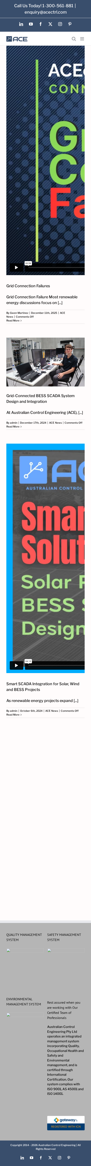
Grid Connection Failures (28, 286)
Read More (12, 320)
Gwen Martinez (19, 312)
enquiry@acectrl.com (46, 12)
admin (13, 422)
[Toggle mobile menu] (82, 39)
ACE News (55, 422)
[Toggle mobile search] (74, 39)
